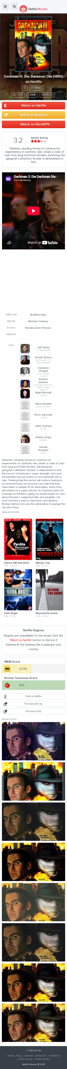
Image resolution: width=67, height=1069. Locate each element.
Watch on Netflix (33, 105)
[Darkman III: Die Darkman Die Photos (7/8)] (33, 982)
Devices (28, 1056)
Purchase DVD (33, 711)
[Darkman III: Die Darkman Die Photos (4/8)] (33, 862)
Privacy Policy (42, 1059)
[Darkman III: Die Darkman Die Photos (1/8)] (33, 741)
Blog (19, 1056)
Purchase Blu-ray (33, 704)
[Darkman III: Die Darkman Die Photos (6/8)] (33, 942)
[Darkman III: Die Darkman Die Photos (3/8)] (33, 822)
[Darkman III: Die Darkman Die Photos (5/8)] (33, 902)
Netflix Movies (29, 1064)
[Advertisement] (30, 283)
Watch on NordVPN (35, 124)
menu (5, 6)
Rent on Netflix (33, 696)
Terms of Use (26, 1059)
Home (10, 1056)
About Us (41, 1056)
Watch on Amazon (33, 115)
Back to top (35, 1050)
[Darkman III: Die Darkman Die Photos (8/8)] (33, 1023)
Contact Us (54, 1056)
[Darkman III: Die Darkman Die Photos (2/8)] (33, 781)
